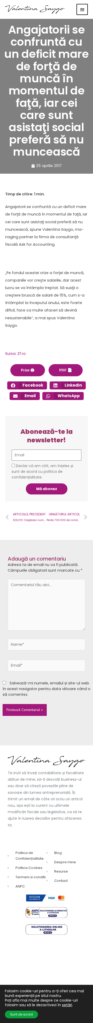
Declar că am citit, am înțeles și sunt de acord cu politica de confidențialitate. (42, 471)
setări (67, 1005)
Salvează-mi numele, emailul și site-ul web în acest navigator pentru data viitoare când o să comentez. (46, 689)
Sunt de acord (21, 1014)
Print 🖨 (27, 370)
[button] (27, 385)
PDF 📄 (65, 370)
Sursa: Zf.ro (15, 353)
